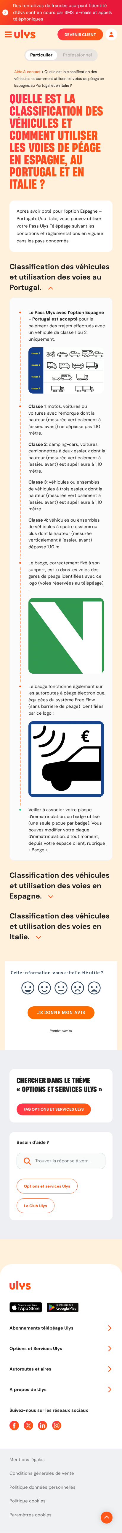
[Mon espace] (111, 34)
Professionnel (77, 55)
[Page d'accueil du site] (19, 1286)
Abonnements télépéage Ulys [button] (41, 1328)
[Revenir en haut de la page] (107, 1517)
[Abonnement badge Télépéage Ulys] (25, 34)
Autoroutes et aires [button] (30, 1369)
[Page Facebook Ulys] (14, 1425)
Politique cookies (27, 1501)
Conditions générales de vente (41, 1473)
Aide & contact (27, 71)
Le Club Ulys (35, 1205)
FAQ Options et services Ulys (54, 1109)
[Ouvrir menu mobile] (8, 34)
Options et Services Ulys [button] (35, 1349)
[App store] (28, 1309)
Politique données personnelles (42, 1487)
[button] (61, 277)
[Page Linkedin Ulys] (42, 1425)
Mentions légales (27, 1460)
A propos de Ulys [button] (27, 1390)
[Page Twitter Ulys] (28, 1425)
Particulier (41, 55)
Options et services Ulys (47, 1186)
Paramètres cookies (30, 1515)
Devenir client (80, 34)
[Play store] (63, 1309)
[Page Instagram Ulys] (57, 1425)
